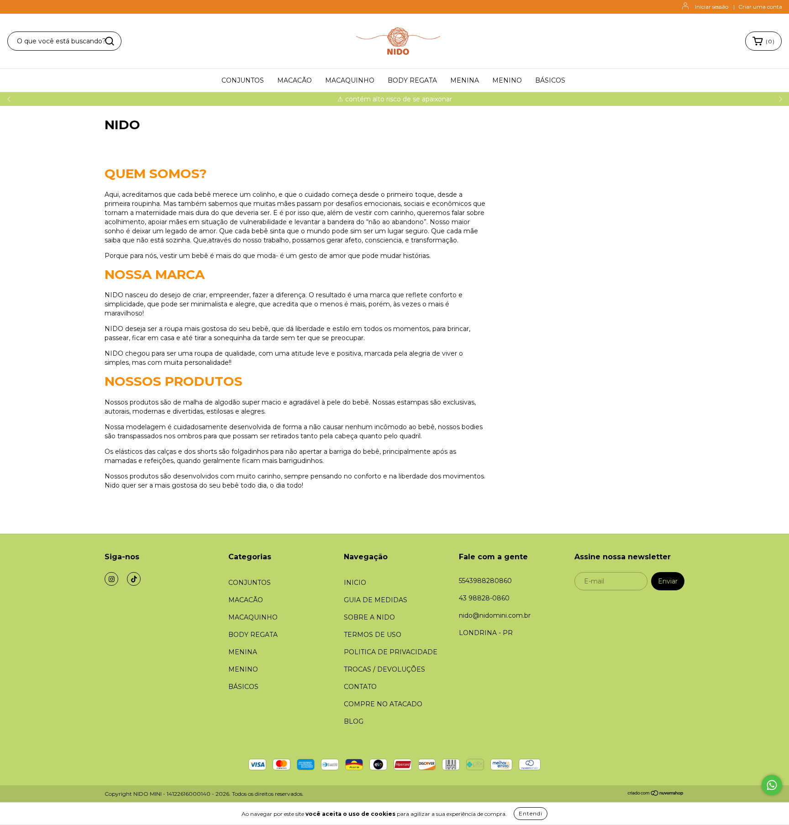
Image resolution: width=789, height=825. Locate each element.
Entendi (530, 813)
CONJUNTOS (242, 80)
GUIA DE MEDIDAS (375, 600)
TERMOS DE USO (372, 635)
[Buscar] (109, 41)
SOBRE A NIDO (369, 617)
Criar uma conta (760, 6)
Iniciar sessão (711, 6)
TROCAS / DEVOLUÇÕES (384, 669)
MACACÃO (294, 80)
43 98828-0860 (484, 598)
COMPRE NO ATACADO (383, 704)
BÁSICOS (550, 80)
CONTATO (360, 687)
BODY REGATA (412, 80)
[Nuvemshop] (655, 794)
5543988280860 (485, 581)
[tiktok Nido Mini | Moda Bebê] (134, 579)
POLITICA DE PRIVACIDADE (390, 652)
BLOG (353, 721)
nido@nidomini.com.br (495, 615)
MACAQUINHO (349, 80)
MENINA (464, 80)
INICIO (355, 582)
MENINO (507, 80)
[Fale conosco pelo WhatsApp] (772, 785)
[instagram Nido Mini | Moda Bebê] (111, 579)
